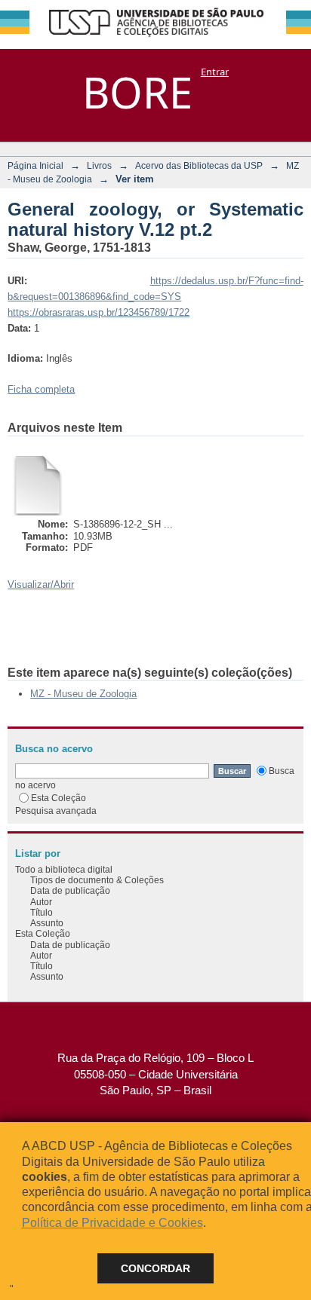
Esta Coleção (58, 798)
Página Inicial (35, 165)
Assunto (46, 923)
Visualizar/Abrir (41, 584)
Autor (41, 902)
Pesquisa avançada (56, 810)
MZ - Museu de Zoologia (83, 693)
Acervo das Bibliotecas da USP (199, 165)
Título (41, 912)
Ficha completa (41, 389)
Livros (99, 165)
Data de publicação (70, 890)
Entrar (215, 71)
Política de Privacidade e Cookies (112, 1222)
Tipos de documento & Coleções (97, 880)
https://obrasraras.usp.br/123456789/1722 (98, 312)
